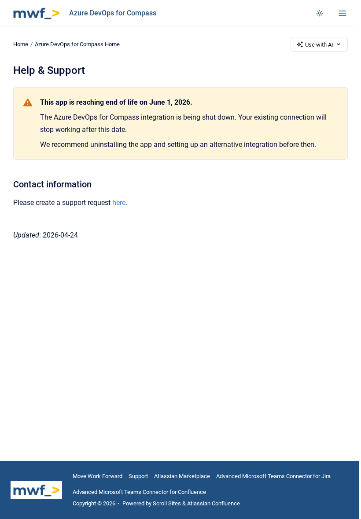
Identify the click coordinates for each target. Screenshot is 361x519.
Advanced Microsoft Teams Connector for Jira (273, 476)
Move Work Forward (97, 476)
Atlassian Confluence (213, 503)
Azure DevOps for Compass (112, 13)
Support (138, 476)
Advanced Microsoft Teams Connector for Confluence (139, 492)
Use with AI (319, 44)
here (118, 202)
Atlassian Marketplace (182, 476)
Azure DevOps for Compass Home (77, 44)
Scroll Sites (167, 503)
